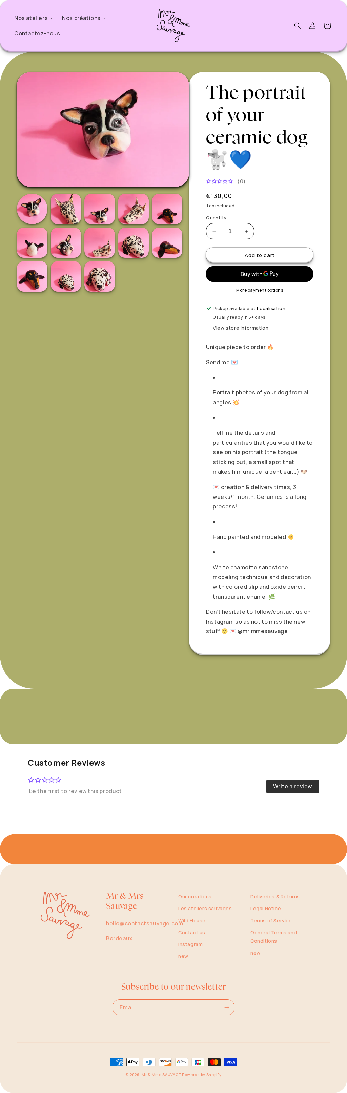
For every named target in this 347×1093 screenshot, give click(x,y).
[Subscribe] (226, 1007)
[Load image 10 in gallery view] (167, 243)
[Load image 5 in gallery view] (167, 209)
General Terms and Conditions (273, 936)
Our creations (195, 896)
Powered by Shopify (202, 1074)
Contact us (191, 932)
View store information (240, 328)
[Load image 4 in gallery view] (133, 209)
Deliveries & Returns (275, 896)
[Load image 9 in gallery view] (133, 243)
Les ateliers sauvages (205, 908)
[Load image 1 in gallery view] (32, 209)
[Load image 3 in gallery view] (99, 209)
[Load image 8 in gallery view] (99, 243)
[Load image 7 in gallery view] (66, 243)
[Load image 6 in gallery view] (32, 243)
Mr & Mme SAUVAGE (161, 1074)
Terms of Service (271, 920)
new (183, 956)
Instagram (190, 944)
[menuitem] (33, 18)
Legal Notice (265, 908)
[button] (297, 25)
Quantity (216, 218)
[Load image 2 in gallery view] (66, 209)
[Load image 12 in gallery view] (66, 276)
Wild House (192, 920)
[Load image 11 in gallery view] (32, 276)
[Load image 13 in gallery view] (99, 276)
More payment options (259, 290)
